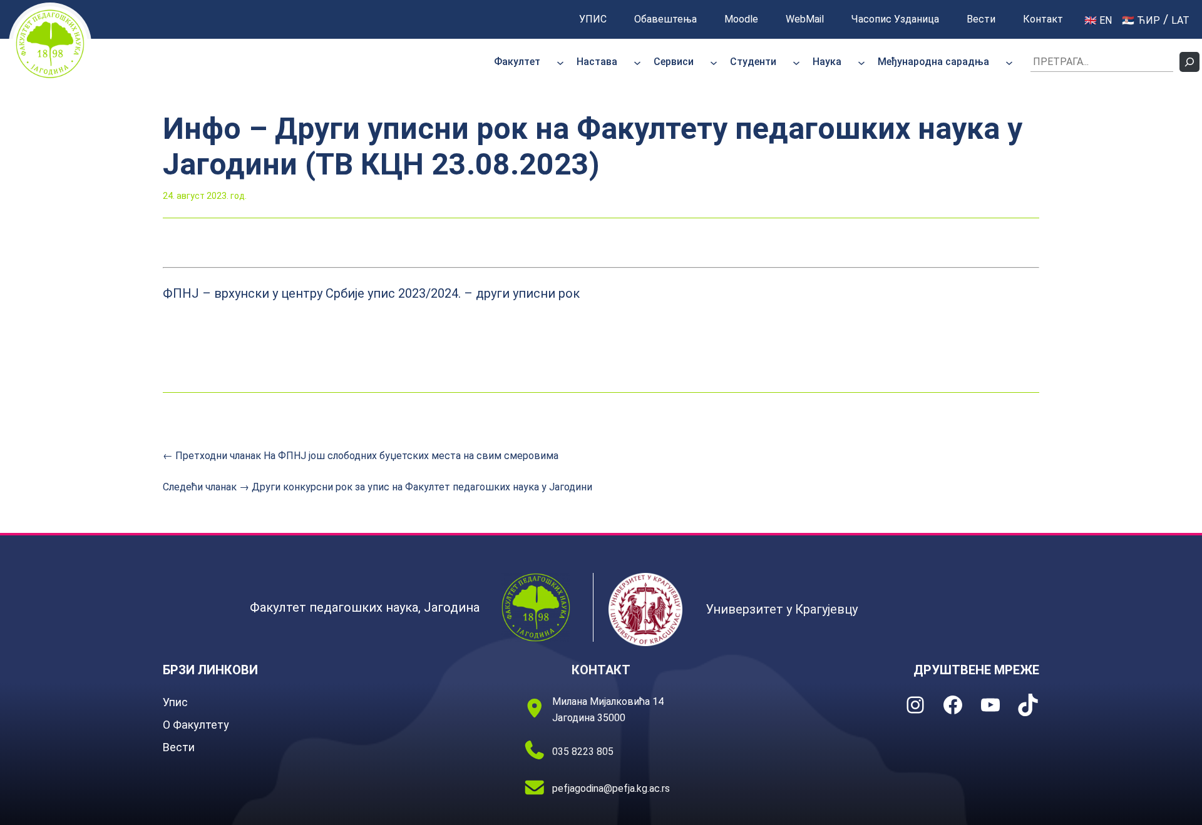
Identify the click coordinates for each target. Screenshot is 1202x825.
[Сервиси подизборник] (713, 62)
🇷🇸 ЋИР (1141, 20)
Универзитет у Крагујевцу (782, 609)
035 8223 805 (583, 751)
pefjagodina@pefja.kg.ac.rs (611, 788)
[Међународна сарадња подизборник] (1009, 62)
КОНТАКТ (601, 669)
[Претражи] (1189, 62)
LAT (1180, 20)
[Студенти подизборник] (796, 62)
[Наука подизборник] (861, 62)
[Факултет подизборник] (560, 62)
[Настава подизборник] (637, 62)
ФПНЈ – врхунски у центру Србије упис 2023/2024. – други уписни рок (371, 293)
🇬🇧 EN (1098, 20)
